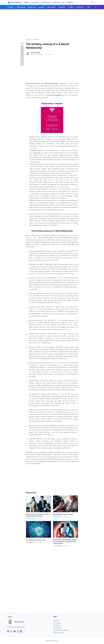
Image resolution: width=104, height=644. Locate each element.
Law (63, 2)
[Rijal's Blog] (14, 2)
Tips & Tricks (46, 2)
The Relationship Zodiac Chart (35, 540)
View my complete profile (17, 627)
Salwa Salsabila (19, 622)
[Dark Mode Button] (92, 2)
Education (70, 2)
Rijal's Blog (55, 640)
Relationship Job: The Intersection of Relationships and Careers (37, 515)
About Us (58, 623)
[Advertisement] (52, 24)
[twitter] (22, 50)
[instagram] (18, 631)
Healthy (26, 2)
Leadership (55, 2)
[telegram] (22, 57)
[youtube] (15, 631)
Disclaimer (58, 628)
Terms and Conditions (62, 630)
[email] (22, 64)
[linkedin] (21, 631)
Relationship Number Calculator (63, 514)
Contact (57, 625)
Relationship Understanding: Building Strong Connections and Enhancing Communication (65, 541)
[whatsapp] (22, 54)
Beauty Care (35, 2)
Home (57, 620)
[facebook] (22, 47)
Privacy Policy (59, 633)
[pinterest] (22, 60)
